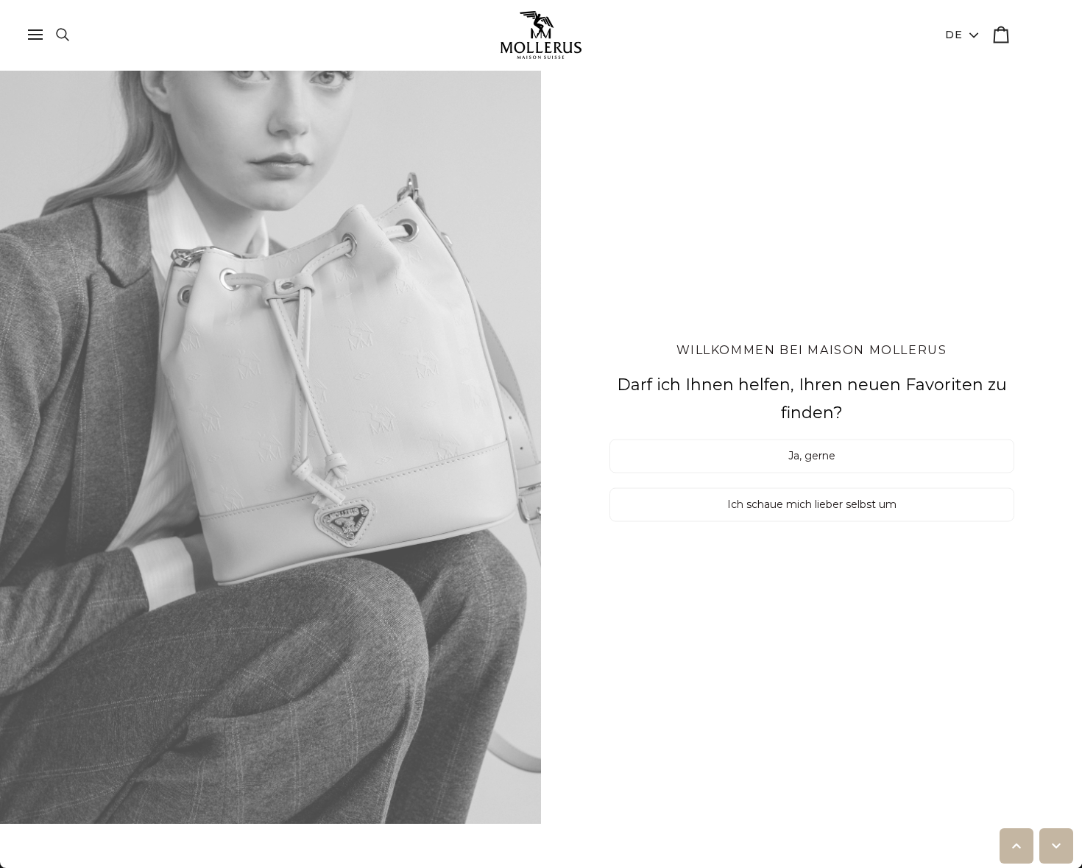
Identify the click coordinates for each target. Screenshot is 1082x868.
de (954, 34)
